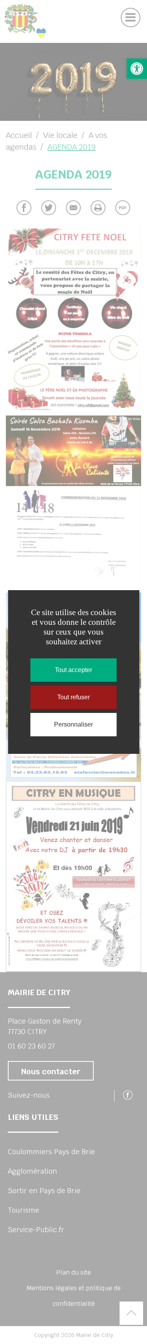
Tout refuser (73, 697)
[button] (137, 68)
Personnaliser (73, 724)
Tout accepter (73, 670)
